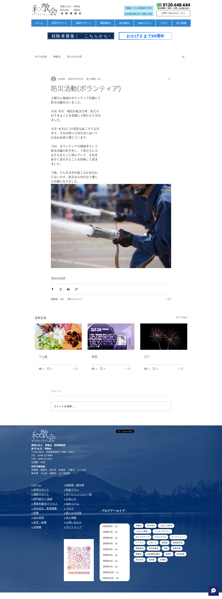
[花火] (163, 336)
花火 (147, 356)
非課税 (163, 560)
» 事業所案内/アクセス (44, 503)
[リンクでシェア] (76, 289)
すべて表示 (181, 317)
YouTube (151, 525)
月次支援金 (153, 548)
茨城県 (152, 560)
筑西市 (168, 554)
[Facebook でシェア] (52, 289)
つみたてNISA (166, 525)
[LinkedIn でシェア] (68, 289)
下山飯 (43, 356)
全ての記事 (41, 56)
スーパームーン (178, 537)
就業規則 (140, 548)
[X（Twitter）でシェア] (60, 289)
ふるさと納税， (142, 531)
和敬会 (57, 56)
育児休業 (180, 554)
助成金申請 (178, 542)
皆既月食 (177, 548)
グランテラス (160, 537)
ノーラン (140, 542)
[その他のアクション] (169, 79)
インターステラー (162, 531)
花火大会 (140, 560)
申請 (166, 548)
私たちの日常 (74, 56)
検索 (94, 356)
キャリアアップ (142, 537)
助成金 (165, 542)
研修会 (139, 554)
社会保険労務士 (153, 554)
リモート (153, 542)
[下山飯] (58, 336)
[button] (183, 56)
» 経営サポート (40, 489)
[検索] (111, 336)
